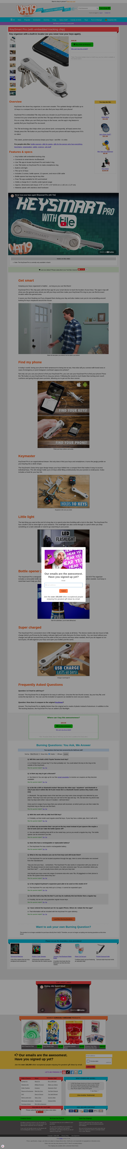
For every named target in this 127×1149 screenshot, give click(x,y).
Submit (63, 591)
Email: (63, 580)
